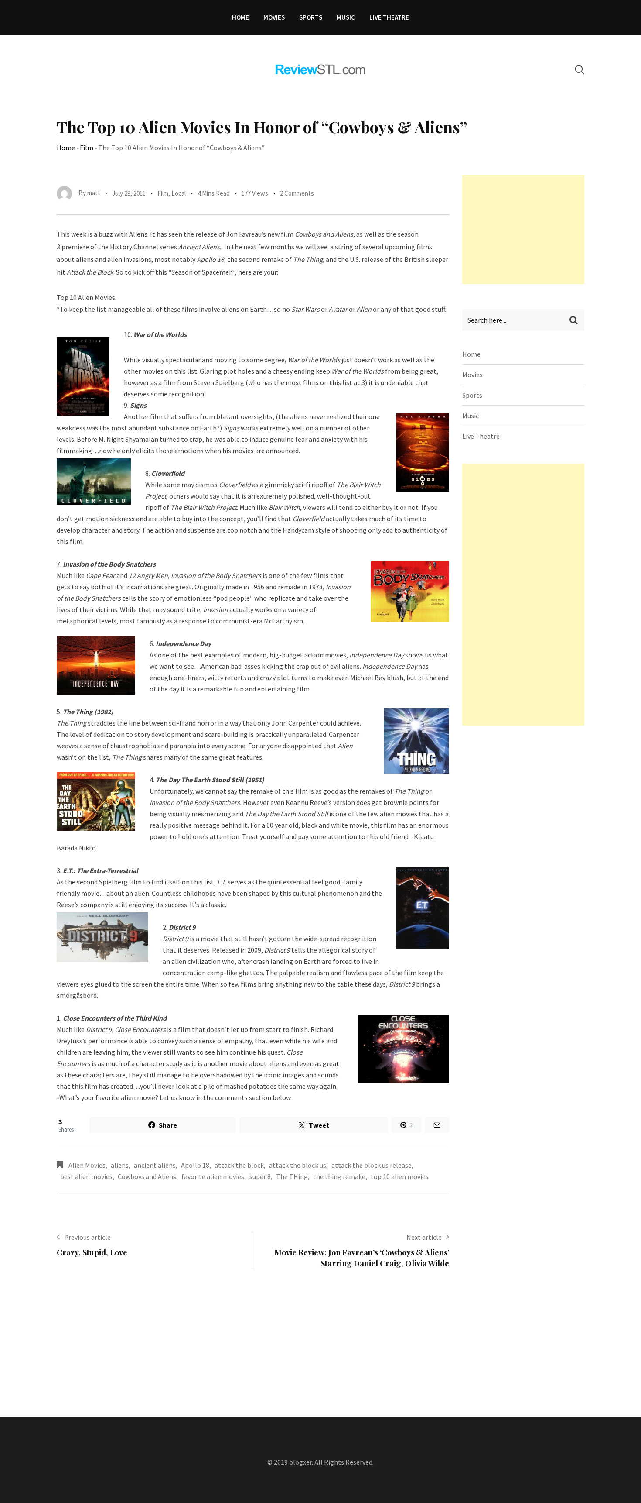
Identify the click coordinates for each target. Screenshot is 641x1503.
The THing (292, 1176)
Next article (424, 1237)
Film (86, 147)
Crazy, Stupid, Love (92, 1252)
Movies (274, 17)
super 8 (260, 1176)
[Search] (579, 69)
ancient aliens (155, 1165)
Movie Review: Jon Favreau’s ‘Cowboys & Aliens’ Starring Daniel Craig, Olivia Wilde (361, 1258)
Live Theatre (389, 17)
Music (346, 17)
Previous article (87, 1237)
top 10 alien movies (400, 1176)
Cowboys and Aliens (147, 1176)
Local (178, 193)
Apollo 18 (195, 1165)
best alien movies (86, 1176)
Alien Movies (87, 1165)
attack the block (239, 1165)
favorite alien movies (212, 1176)
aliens (120, 1165)
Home (240, 17)
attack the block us (297, 1165)
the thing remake (339, 1176)
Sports (310, 17)
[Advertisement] (527, 229)
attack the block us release (371, 1165)
